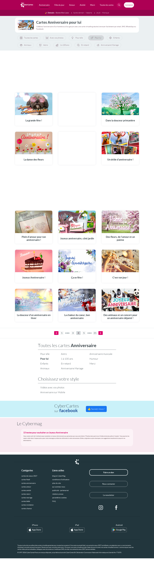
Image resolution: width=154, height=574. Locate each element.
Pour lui (98, 38)
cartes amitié (26, 490)
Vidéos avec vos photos (52, 387)
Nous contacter (108, 484)
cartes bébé (25, 501)
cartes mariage (26, 498)
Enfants (116, 38)
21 (95, 333)
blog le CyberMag (58, 476)
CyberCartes (66, 408)
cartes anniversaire (28, 483)
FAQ (54, 501)
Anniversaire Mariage (110, 45)
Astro (45, 45)
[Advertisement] (77, 70)
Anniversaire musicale (101, 354)
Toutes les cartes (31, 38)
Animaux (27, 45)
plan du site (56, 483)
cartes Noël (25, 480)
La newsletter (108, 495)
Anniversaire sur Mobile (52, 392)
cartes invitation (27, 505)
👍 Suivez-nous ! (96, 409)
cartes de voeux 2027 (29, 476)
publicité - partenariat (60, 490)
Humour (94, 358)
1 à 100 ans (64, 45)
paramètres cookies (59, 498)
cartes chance (26, 508)
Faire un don (108, 472)
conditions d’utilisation (60, 480)
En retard (85, 45)
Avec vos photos (56, 38)
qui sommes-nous (58, 487)
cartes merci (26, 494)
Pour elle (79, 38)
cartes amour (26, 487)
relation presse (57, 494)
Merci (93, 363)
